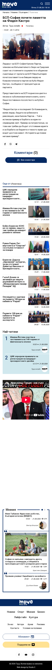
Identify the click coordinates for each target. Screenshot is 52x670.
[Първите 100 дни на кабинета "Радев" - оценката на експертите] (38, 317)
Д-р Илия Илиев (32, 585)
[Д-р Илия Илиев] (43, 585)
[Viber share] (10, 144)
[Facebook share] (5, 144)
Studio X (32, 667)
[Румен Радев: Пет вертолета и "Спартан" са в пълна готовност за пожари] (38, 247)
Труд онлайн (14, 26)
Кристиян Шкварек (40, 570)
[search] (41, 3)
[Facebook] (19, 655)
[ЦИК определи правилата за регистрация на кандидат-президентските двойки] (38, 194)
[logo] (9, 5)
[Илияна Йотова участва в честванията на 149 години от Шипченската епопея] (38, 212)
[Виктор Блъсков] (43, 525)
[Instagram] (33, 655)
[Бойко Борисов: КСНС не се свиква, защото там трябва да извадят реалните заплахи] (38, 229)
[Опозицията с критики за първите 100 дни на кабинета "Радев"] (38, 299)
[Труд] (26, 602)
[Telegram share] (16, 144)
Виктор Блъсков (32, 525)
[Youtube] (26, 655)
